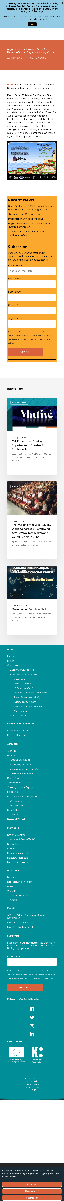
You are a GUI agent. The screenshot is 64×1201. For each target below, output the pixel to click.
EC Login (32, 1089)
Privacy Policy (32, 1084)
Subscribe (13, 935)
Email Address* (16, 265)
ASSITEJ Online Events (19, 922)
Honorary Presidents (18, 853)
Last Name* (14, 292)
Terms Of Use (32, 1087)
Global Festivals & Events (20, 927)
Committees (14, 782)
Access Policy (32, 1078)
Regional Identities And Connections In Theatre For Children (29, 225)
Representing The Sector (20, 881)
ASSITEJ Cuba (37, 57)
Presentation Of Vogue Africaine (25, 218)
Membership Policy (17, 862)
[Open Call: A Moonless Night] (32, 600)
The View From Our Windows (24, 214)
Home (10, 84)
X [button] (62, 3)
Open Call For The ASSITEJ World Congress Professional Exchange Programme (31, 208)
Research (12, 886)
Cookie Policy (32, 1081)
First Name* (14, 278)
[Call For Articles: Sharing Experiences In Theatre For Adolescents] (32, 436)
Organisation (15, 318)
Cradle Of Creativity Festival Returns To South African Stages (29, 233)
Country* (13, 305)
